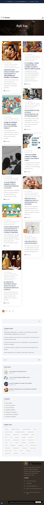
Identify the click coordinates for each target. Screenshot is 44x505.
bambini (32, 434)
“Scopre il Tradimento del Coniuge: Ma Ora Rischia (20, 383)
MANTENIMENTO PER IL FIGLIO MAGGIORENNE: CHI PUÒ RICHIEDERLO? (32, 113)
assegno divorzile (31, 432)
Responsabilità (25, 448)
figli (11, 442)
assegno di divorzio (8, 432)
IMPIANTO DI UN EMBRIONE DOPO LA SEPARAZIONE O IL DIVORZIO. (32, 201)
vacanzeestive (16, 453)
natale (6, 445)
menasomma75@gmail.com (20, 1)
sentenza (21, 450)
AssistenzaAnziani (25, 434)
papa (27, 445)
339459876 (28, 483)
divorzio (23, 440)
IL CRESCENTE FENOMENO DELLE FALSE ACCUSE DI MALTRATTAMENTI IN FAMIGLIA (11, 285)
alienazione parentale (26, 429)
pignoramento (7, 448)
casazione (17, 437)
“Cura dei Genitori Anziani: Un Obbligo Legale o (19, 377)
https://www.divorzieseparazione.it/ (33, 489)
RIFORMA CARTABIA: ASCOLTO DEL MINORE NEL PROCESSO (22, 389)
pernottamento (33, 445)
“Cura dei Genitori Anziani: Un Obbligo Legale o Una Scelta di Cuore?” (32, 157)
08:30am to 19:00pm (33, 1)
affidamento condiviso (15, 429)
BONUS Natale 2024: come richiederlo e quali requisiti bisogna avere (19, 352)
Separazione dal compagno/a (31, 59)
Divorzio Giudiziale (14, 275)
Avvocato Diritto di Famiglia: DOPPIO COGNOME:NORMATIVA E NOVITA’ (11, 185)
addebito (6, 429)
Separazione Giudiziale (14, 67)
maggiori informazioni (31, 502)
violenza (23, 453)
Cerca (39, 321)
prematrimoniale (16, 448)
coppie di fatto (7, 440)
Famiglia (6, 442)
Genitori (16, 442)
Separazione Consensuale (34, 57)
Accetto (38, 502)
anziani (35, 429)
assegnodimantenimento (20, 432)
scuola (15, 450)
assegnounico (7, 434)
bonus (6, 437)
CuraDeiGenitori (16, 440)
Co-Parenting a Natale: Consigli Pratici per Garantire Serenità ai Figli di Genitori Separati (32, 66)
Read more (7, 90)
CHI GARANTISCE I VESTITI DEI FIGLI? (31, 242)
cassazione (23, 437)
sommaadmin (9, 63)
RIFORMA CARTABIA (8, 64)
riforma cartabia (8, 450)
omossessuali (20, 445)
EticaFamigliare (31, 440)
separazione (28, 450)
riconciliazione (33, 448)
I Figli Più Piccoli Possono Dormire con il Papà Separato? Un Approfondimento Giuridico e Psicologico (11, 73)
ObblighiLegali (13, 445)
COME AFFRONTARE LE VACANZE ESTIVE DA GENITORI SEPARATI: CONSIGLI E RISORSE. (11, 229)
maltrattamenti (32, 442)
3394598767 (9, 1)
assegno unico (16, 434)
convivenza (30, 437)
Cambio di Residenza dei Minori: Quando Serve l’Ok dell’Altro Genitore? (10, 125)
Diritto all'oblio (29, 152)
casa (11, 437)
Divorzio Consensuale (30, 56)
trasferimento (7, 453)
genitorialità (23, 442)
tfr (34, 450)
